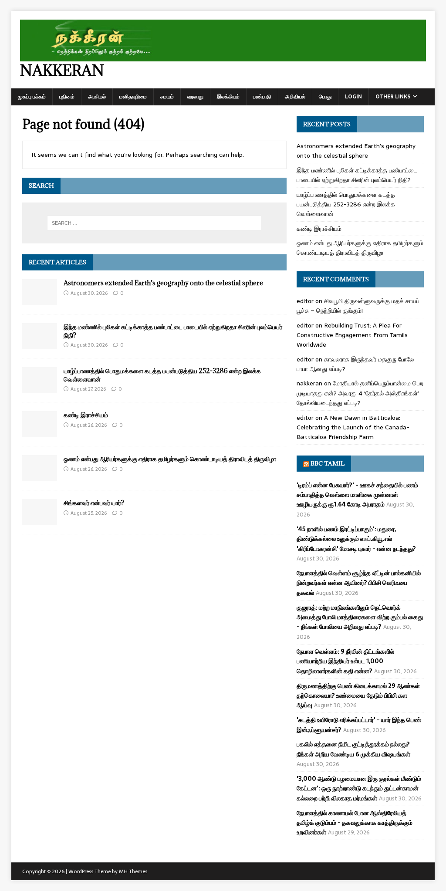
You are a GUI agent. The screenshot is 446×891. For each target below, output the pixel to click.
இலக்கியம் (228, 96)
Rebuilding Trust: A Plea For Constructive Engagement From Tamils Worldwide (352, 335)
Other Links (392, 96)
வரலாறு (195, 96)
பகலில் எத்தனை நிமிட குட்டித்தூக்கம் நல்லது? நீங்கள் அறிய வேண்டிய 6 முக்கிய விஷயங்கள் (353, 749)
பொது (325, 96)
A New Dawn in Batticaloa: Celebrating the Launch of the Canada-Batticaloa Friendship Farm (353, 427)
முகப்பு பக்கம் (32, 96)
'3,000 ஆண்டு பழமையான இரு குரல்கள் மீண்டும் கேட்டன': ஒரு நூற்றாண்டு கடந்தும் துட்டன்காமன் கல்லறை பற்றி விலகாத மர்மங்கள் (359, 788)
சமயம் (167, 96)
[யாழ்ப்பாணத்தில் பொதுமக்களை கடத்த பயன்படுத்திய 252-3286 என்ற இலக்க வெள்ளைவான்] (39, 388)
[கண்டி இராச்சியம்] (39, 432)
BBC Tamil (328, 463)
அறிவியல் (295, 96)
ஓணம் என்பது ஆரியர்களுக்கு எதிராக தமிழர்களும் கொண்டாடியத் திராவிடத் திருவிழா (170, 459)
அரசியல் (97, 96)
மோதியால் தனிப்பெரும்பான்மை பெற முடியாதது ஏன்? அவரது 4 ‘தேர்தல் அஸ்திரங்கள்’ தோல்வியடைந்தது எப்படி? (360, 393)
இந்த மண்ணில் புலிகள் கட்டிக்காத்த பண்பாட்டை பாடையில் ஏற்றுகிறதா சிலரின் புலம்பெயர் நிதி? (173, 331)
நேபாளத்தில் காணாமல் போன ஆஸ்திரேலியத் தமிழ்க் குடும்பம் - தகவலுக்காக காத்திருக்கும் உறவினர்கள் (354, 822)
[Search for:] (154, 223)
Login (353, 96)
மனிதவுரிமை (133, 96)
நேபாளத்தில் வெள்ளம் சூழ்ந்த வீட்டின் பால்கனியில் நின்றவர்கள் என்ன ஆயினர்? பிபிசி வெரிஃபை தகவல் (359, 582)
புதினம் (66, 96)
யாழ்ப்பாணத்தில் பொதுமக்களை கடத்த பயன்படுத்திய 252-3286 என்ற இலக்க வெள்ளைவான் (162, 375)
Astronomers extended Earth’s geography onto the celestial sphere (163, 283)
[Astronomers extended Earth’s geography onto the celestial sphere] (39, 300)
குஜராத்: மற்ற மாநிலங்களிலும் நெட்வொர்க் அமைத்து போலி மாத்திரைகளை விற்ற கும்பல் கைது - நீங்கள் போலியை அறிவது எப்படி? (360, 617)
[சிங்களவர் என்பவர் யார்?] (39, 520)
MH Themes (133, 871)
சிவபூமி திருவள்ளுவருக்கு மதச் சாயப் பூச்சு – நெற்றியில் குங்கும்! (358, 305)
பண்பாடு (262, 96)
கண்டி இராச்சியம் (86, 415)
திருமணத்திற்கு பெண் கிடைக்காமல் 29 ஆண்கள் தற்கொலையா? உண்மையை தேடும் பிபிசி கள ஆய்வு (358, 695)
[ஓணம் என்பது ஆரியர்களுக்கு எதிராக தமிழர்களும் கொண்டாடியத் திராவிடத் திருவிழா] (39, 476)
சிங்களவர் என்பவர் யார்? (94, 503)
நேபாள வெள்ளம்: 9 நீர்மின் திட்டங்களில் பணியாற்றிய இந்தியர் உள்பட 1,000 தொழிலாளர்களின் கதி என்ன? (345, 661)
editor (305, 301)
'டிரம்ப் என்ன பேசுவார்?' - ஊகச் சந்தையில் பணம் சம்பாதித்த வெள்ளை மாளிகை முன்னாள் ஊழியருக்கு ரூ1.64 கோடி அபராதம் (357, 495)
